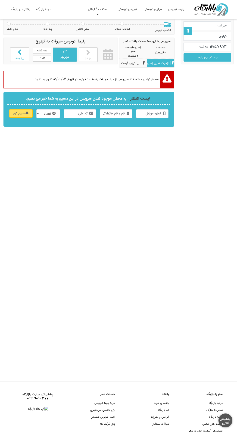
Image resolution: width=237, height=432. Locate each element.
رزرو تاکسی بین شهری (102, 410)
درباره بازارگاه (216, 403)
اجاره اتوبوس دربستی (102, 417)
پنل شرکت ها (107, 424)
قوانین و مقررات (159, 417)
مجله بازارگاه (43, 9)
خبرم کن (19, 113)
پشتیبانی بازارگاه (20, 9)
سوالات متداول (160, 424)
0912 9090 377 (38, 399)
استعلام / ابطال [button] (97, 9)
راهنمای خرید (161, 403)
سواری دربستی (152, 9)
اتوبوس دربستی (127, 9)
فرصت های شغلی (212, 424)
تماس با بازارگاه (214, 410)
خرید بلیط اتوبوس (104, 403)
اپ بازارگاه (163, 410)
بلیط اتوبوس (176, 9)
